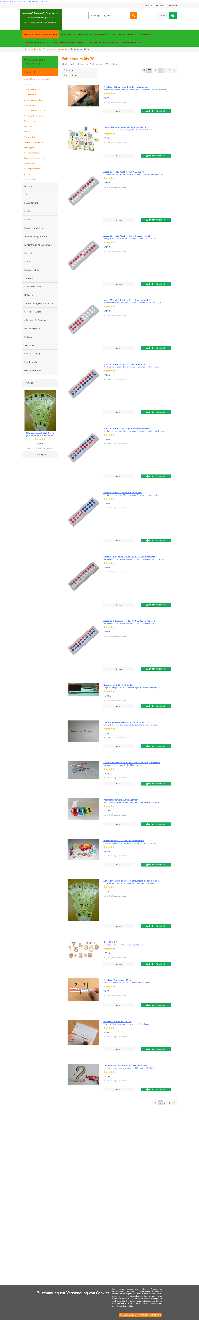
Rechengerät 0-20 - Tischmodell (118, 685)
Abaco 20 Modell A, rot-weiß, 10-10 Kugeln (123, 171)
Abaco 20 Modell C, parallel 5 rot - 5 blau (122, 492)
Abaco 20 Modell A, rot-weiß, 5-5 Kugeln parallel (126, 300)
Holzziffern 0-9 (110, 942)
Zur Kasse (147, 5)
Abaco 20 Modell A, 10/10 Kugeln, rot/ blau (124, 364)
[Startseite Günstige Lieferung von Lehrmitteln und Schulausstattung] (41, 19)
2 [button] (164, 70)
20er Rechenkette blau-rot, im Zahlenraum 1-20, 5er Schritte (131, 762)
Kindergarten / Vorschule (102, 42)
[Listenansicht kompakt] (149, 70)
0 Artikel (163, 15)
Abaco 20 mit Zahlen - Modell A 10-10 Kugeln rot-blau (129, 620)
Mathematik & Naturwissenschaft (131, 34)
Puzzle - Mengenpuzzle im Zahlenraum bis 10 (124, 127)
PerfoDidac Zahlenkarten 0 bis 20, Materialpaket (126, 87)
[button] (174, 70)
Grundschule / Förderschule (40, 34)
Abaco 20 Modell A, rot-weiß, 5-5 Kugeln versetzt (126, 235)
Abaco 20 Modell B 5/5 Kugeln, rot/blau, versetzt (126, 428)
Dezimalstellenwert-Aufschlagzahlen (120, 799)
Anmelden (172, 5)
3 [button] (169, 70)
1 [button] (160, 70)
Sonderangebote (131, 42)
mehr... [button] (119, 111)
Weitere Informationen (128, 1315)
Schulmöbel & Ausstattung (67, 42)
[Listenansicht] (143, 70)
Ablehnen (143, 1315)
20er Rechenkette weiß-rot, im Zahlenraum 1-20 (126, 722)
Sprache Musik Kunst (35, 42)
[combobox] (79, 70)
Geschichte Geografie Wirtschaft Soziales (84, 34)
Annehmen (155, 1315)
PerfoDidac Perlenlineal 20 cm (117, 1021)
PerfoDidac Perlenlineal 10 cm (117, 980)
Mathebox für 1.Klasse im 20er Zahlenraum (123, 840)
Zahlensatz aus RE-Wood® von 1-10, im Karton (125, 1065)
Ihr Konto (159, 5)
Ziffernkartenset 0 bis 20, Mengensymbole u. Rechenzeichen (131, 880)
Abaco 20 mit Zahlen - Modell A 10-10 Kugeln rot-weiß (129, 556)
